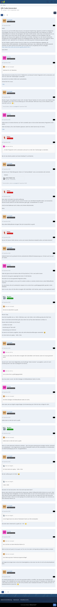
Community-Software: (28, 604)
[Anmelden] (51, 2)
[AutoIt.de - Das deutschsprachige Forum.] (2, 1)
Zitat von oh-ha (9, 146)
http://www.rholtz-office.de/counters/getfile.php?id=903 (16, 47)
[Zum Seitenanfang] (54, 605)
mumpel (5, 10)
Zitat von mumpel (9, 67)
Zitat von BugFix (9, 465)
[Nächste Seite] (7, 15)
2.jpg (3, 129)
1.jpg (3, 84)
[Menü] (55, 1)
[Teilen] (55, 13)
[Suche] (47, 1)
